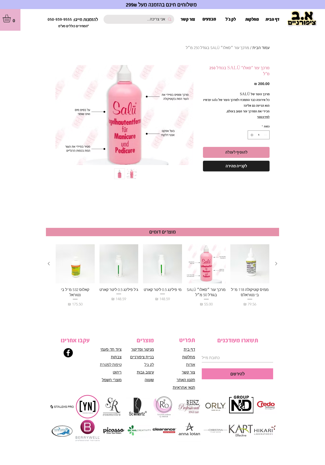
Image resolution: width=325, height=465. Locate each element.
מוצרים (145, 340)
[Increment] (251, 135)
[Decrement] (266, 135)
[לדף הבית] (302, 19)
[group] (162, 278)
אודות (190, 364)
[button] (11, 18)
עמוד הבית (261, 47)
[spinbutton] (258, 135)
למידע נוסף (263, 117)
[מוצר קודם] (276, 263)
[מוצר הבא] (49, 263)
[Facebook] (68, 352)
